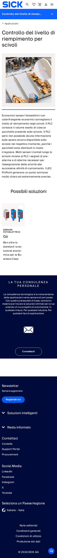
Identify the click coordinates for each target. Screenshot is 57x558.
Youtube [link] (7, 493)
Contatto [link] (7, 444)
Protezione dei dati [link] (28, 541)
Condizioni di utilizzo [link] (28, 536)
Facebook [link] (8, 477)
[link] (13, 4)
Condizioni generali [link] (28, 531)
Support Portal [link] (11, 449)
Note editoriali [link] (28, 525)
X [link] (3, 488)
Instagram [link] (8, 482)
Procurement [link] (10, 455)
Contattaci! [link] (28, 351)
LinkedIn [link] (7, 472)
